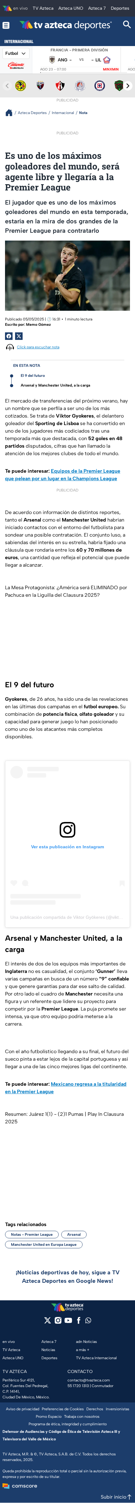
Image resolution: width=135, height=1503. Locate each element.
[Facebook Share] (9, 336)
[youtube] (68, 1322)
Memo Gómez (38, 324)
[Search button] (127, 25)
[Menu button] (6, 25)
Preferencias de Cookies (63, 1409)
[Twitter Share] (19, 336)
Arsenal (74, 1234)
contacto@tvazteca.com (89, 1380)
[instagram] (58, 1322)
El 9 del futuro (33, 375)
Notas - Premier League (32, 1234)
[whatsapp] (88, 1322)
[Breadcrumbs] (11, 113)
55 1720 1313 (78, 1386)
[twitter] (47, 1322)
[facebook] (79, 1322)
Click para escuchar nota (38, 347)
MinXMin (111, 69)
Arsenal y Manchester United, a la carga (55, 385)
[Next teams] (127, 86)
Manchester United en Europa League (44, 1244)
